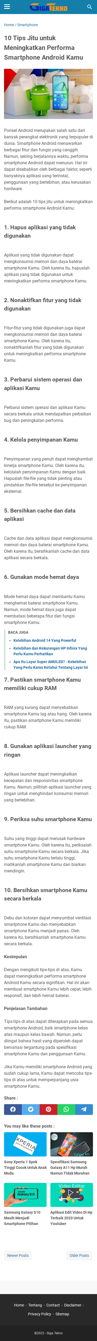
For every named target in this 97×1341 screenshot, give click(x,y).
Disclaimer (72, 1305)
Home (19, 1305)
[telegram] (84, 1109)
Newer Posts (18, 1255)
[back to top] (86, 1328)
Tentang (35, 1305)
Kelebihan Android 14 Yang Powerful (44, 640)
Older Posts (79, 1255)
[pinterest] (48, 1109)
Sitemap (62, 1314)
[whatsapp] (66, 1109)
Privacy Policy (39, 1314)
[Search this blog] (89, 7)
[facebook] (13, 1109)
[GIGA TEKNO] (48, 7)
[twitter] (31, 1109)
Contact (53, 1305)
